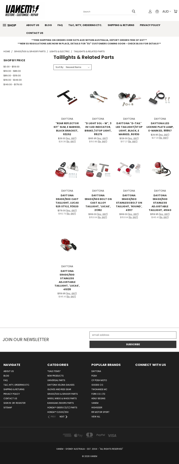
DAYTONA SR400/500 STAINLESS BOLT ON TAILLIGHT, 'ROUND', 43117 (129, 203)
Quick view (67, 89)
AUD (165, 11)
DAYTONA (96, 371)
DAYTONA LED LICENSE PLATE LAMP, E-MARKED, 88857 (160, 127)
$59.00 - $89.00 (12, 71)
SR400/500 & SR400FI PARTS (62, 393)
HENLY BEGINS (98, 398)
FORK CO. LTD (98, 393)
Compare (66, 96)
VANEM (94, 402)
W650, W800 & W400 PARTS (62, 398)
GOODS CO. (97, 384)
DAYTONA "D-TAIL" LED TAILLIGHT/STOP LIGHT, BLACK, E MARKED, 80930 (129, 129)
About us (32, 25)
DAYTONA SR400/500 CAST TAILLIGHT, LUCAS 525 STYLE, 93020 (67, 201)
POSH (94, 375)
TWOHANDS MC (99, 389)
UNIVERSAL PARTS (56, 380)
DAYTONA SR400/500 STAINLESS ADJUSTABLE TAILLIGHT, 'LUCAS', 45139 (67, 280)
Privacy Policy (150, 25)
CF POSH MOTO (99, 380)
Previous (173, 453)
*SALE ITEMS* (54, 371)
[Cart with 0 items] (175, 11)
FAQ (60, 25)
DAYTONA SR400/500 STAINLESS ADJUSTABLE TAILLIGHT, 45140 (160, 203)
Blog (48, 25)
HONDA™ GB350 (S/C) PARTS (62, 407)
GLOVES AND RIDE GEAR (59, 389)
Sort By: (60, 67)
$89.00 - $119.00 (12, 75)
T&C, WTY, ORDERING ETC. (85, 25)
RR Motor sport (100, 412)
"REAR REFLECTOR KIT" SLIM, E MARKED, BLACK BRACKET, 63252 (67, 129)
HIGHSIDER (96, 407)
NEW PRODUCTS (55, 375)
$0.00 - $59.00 (11, 66)
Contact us (34, 33)
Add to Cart (67, 102)
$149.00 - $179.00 (12, 84)
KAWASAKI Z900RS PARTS (60, 402)
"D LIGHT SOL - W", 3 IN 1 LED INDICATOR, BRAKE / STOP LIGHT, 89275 (98, 129)
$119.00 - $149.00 (12, 80)
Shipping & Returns (121, 25)
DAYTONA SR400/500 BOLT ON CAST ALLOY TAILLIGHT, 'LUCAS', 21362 (98, 203)
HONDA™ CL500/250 (58, 412)
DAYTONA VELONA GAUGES (60, 384)
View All (95, 416)
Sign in (7, 402)
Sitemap (7, 407)
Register (21, 402)
